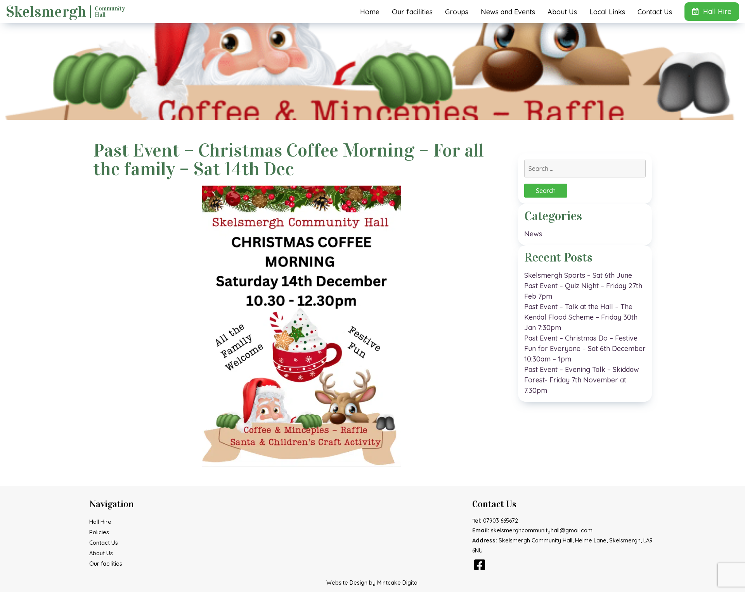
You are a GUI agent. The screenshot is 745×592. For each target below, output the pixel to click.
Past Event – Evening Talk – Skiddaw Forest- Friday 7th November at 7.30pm (581, 380)
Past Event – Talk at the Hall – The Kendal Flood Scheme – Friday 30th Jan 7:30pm (581, 317)
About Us (562, 11)
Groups (456, 11)
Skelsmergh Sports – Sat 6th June (578, 275)
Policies (99, 532)
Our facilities (412, 11)
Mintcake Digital (398, 582)
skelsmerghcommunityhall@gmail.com (542, 530)
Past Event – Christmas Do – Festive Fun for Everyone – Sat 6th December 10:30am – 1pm (585, 348)
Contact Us (655, 11)
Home (369, 11)
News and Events (508, 11)
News (533, 233)
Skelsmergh (65, 11)
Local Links (607, 11)
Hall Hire (717, 11)
